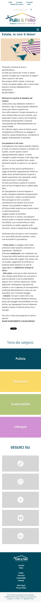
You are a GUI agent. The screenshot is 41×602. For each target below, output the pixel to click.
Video (29, 4)
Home (10, 2)
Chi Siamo (19, 2)
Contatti (21, 565)
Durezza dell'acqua (16, 4)
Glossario (29, 2)
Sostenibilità (20, 404)
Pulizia (20, 359)
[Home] (20, 18)
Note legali (21, 585)
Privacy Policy (21, 588)
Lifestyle (20, 427)
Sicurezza (20, 381)
